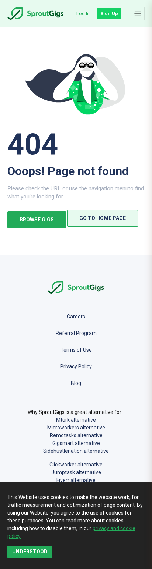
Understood (30, 552)
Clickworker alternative (76, 465)
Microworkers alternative (76, 428)
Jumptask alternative (76, 472)
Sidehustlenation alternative (76, 451)
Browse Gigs (37, 219)
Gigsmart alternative (76, 443)
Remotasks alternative (76, 435)
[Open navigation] (138, 13)
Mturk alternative (76, 420)
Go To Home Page (102, 218)
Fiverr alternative (76, 480)
